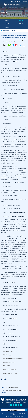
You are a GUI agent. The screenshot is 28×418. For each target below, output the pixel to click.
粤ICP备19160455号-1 (9, 416)
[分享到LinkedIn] (13, 405)
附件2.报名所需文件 (7, 355)
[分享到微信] (9, 45)
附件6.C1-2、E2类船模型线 (9, 369)
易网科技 (21, 416)
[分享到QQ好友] (12, 45)
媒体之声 (7, 24)
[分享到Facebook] (11, 405)
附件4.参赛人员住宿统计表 (9, 362)
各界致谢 (7, 27)
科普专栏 (21, 24)
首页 (4, 30)
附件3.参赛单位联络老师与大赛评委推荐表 (13, 358)
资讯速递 (8, 30)
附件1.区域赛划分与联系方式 (10, 351)
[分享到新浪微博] (18, 405)
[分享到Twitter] (16, 405)
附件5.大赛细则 (6, 366)
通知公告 (21, 20)
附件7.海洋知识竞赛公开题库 (10, 373)
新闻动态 (7, 20)
